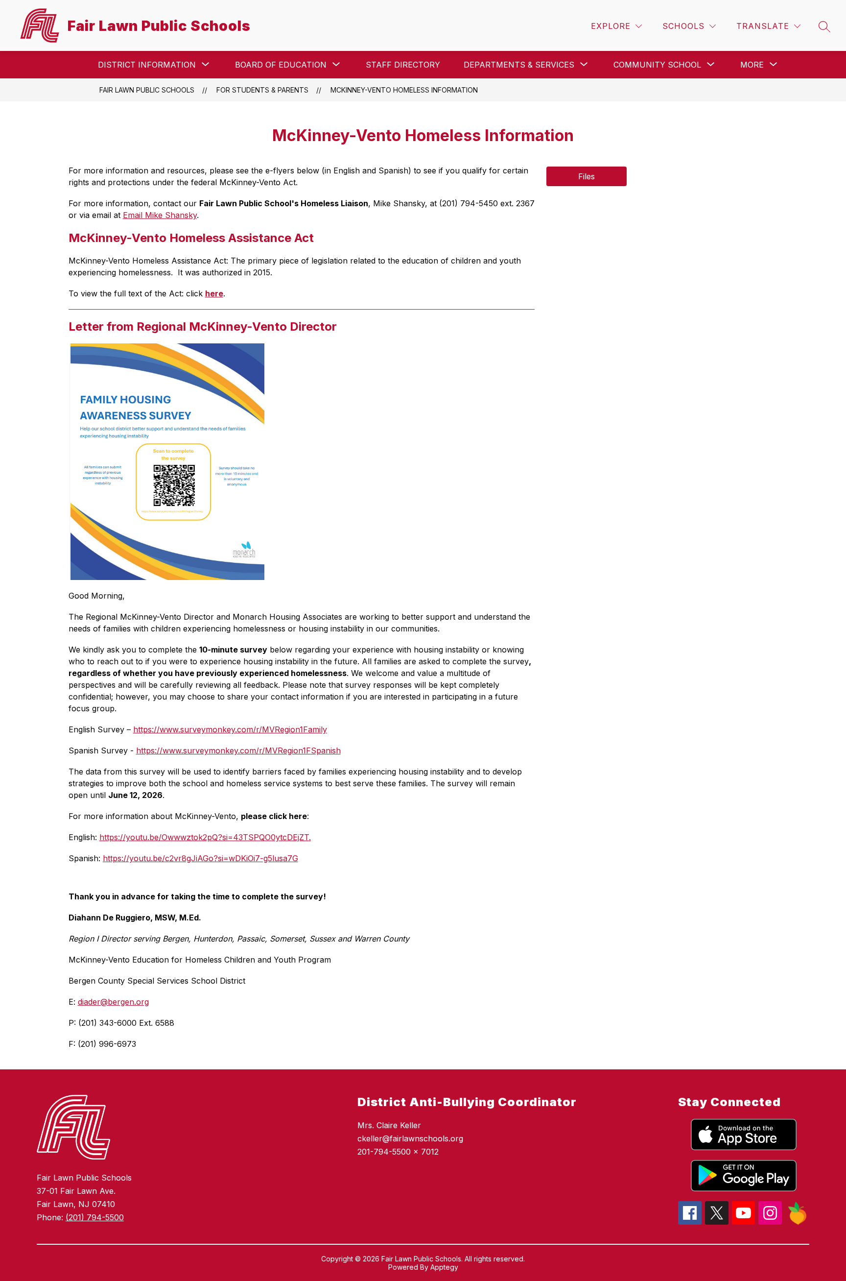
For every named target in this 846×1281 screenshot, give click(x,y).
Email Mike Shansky (160, 215)
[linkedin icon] (797, 1222)
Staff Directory (403, 65)
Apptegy (444, 1267)
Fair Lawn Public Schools (146, 90)
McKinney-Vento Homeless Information (404, 90)
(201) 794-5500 (95, 1217)
